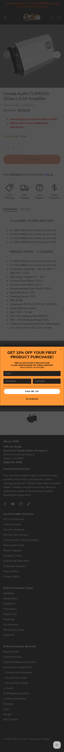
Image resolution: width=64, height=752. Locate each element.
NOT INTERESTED (32, 399)
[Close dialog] (61, 349)
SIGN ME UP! (32, 391)
